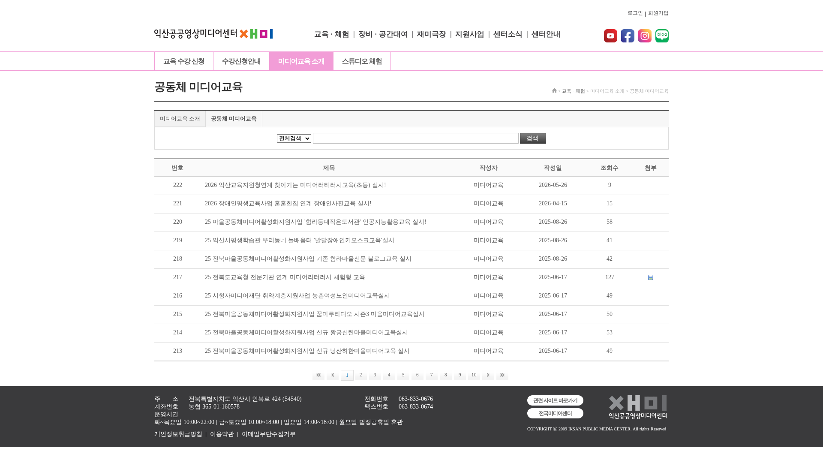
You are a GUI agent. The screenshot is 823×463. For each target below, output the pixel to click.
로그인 (635, 13)
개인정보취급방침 (178, 434)
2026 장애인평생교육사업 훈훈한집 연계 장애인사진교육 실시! (288, 203)
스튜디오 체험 (362, 61)
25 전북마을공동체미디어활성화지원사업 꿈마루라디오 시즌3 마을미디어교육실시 (315, 314)
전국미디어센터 (555, 413)
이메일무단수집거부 (269, 434)
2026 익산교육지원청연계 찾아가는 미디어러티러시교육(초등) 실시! (295, 185)
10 (474, 374)
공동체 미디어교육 (234, 118)
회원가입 (658, 13)
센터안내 (546, 34)
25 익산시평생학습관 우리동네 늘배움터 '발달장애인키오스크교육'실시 (299, 240)
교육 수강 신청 (183, 61)
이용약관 (222, 434)
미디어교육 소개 (301, 61)
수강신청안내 (241, 61)
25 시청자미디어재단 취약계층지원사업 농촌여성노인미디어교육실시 (297, 295)
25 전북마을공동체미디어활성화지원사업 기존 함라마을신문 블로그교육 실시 (308, 259)
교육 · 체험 (331, 34)
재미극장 (431, 34)
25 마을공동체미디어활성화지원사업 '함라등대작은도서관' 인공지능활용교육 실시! (316, 222)
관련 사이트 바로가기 (555, 400)
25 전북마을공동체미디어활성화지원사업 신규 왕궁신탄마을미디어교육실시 (306, 332)
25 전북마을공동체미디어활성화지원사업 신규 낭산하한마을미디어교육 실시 (307, 351)
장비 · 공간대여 (383, 34)
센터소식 (508, 34)
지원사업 (469, 34)
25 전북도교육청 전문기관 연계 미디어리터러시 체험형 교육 (285, 277)
